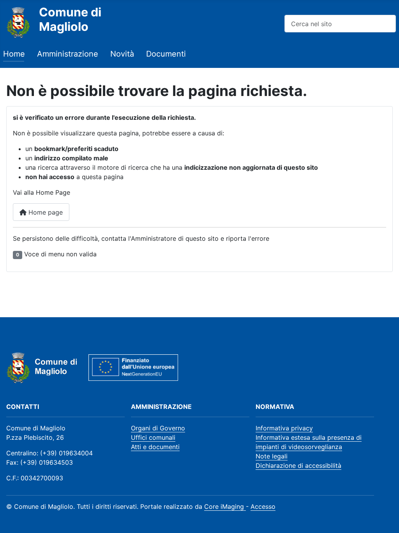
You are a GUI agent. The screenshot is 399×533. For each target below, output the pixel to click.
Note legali (272, 456)
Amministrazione (67, 54)
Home (14, 54)
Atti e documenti (155, 447)
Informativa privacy (284, 428)
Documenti (166, 54)
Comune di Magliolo (70, 19)
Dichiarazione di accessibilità (298, 465)
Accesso (263, 506)
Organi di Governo (158, 428)
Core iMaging (225, 506)
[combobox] (340, 23)
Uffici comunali (153, 437)
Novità (122, 54)
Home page (44, 212)
